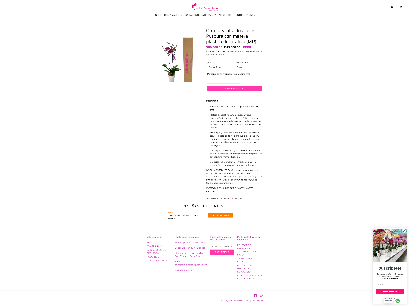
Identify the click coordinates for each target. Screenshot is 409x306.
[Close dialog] (404, 231)
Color (209, 62)
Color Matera (241, 62)
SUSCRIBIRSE (390, 291)
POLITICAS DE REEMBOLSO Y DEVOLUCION (245, 268)
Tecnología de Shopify (253, 301)
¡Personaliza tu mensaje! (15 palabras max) (229, 74)
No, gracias (390, 298)
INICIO (149, 242)
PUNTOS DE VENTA (156, 260)
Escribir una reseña (220, 215)
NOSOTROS (152, 257)
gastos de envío (237, 51)
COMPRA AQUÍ (154, 246)
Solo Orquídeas (235, 301)
